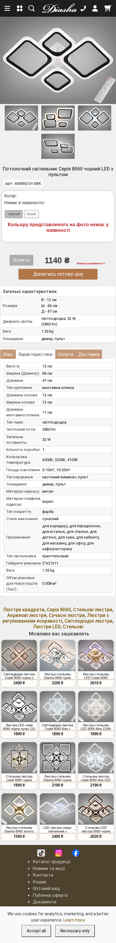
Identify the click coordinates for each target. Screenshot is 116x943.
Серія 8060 (59, 609)
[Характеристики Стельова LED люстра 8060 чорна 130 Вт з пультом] (96, 809)
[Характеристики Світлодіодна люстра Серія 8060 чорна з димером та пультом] (19, 655)
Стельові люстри (92, 609)
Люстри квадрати (23, 609)
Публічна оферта (50, 895)
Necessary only (75, 930)
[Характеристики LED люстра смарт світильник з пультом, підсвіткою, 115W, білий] (57, 809)
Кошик (39, 882)
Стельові (73, 626)
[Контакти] (83, 8)
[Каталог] (20, 8)
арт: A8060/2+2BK (23, 183)
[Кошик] (108, 8)
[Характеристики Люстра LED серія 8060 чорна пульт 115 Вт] (19, 706)
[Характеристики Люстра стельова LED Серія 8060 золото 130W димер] (96, 655)
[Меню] (7, 8)
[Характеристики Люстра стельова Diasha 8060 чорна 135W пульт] (57, 757)
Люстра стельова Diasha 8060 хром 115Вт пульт (57, 676)
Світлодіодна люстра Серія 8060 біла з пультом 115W (57, 726)
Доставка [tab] (89, 354)
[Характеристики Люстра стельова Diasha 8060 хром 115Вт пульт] (57, 655)
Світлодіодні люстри (88, 621)
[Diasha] (57, 8)
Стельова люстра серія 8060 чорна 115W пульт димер (19, 778)
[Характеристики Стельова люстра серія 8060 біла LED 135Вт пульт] (96, 757)
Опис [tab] (8, 354)
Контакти (43, 875)
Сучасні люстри (67, 615)
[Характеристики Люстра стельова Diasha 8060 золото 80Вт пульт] (19, 809)
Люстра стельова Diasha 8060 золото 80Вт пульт (19, 829)
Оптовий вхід (46, 888)
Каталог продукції (51, 861)
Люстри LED (46, 626)
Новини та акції (49, 868)
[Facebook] (75, 853)
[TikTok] (41, 853)
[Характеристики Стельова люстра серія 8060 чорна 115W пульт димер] (19, 757)
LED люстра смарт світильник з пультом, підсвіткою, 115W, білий (57, 829)
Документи (44, 902)
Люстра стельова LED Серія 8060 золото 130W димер (96, 676)
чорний (14, 214)
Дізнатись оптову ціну (58, 274)
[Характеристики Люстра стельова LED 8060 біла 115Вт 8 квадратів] (96, 706)
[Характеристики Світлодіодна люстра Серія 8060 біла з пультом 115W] (57, 706)
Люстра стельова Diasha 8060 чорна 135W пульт (57, 778)
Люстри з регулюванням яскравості (55, 618)
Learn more (74, 920)
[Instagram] (58, 853)
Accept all (36, 930)
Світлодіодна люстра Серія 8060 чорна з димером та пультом (19, 676)
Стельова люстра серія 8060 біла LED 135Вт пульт (96, 778)
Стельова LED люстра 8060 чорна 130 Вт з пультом (95, 829)
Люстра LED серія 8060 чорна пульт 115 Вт (19, 726)
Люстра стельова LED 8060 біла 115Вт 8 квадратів (96, 726)
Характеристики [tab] (35, 354)
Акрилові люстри (26, 615)
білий (31, 214)
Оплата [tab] (65, 354)
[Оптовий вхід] (95, 8)
